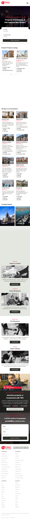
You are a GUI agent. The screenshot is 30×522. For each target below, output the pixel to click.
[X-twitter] (25, 448)
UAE (2, 494)
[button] (27, 3)
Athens (16, 502)
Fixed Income (18, 464)
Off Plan (17, 453)
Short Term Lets (4, 458)
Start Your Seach (15, 40)
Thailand (3, 507)
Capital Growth (18, 469)
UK (2, 483)
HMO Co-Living (4, 462)
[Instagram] (17, 448)
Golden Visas (18, 471)
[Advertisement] (15, 91)
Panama (3, 498)
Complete (17, 456)
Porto (16, 500)
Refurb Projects (4, 464)
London (16, 482)
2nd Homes (3, 453)
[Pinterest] (27, 448)
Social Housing (4, 471)
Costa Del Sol (18, 493)
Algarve (16, 495)
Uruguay (3, 504)
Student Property (4, 473)
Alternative (3, 477)
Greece (2, 489)
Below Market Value (19, 460)
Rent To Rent (4, 475)
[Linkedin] (22, 448)
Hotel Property (4, 456)
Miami (16, 504)
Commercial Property (5, 466)
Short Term (17, 466)
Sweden (3, 491)
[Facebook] (14, 448)
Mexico (2, 502)
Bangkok (17, 506)
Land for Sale (4, 469)
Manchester (17, 487)
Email (4, 431)
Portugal (3, 487)
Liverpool (17, 489)
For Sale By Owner (19, 477)
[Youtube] (20, 448)
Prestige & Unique (19, 475)
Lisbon (16, 498)
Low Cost (17, 458)
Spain (2, 485)
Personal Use (18, 473)
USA (2, 496)
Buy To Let (3, 460)
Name (4, 426)
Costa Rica (3, 500)
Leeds (16, 491)
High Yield (17, 462)
